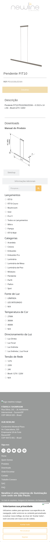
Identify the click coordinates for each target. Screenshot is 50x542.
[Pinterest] (24, 451)
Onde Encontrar (7, 472)
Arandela (11, 242)
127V (10, 361)
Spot (10, 288)
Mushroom (12, 208)
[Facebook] (9, 451)
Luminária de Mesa (16, 263)
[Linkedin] (19, 451)
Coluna (11, 246)
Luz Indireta (13, 347)
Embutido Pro (14, 255)
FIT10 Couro (13, 203)
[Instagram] (3, 451)
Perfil (10, 280)
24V (9, 369)
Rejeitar (25, 537)
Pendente (12, 276)
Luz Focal (12, 343)
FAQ (3, 487)
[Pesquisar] (38, 188)
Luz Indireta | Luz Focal (18, 351)
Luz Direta (12, 338)
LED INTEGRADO (15, 302)
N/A (9, 306)
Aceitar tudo (25, 524)
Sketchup (11, 173)
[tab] (25, 90)
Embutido (12, 251)
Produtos (5, 464)
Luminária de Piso (15, 267)
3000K (10, 320)
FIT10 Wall (12, 232)
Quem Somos (7, 460)
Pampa (11, 228)
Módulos (11, 271)
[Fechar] (45, 504)
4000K (10, 324)
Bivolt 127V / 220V (15, 373)
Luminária (12, 259)
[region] (25, 522)
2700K (10, 316)
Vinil (9, 212)
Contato (4, 476)
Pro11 (10, 216)
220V (10, 365)
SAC (3, 484)
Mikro (10, 224)
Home (3, 456)
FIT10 (10, 199)
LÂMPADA (12, 298)
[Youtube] (14, 451)
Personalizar (25, 531)
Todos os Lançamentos (18, 220)
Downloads (6, 468)
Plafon (10, 284)
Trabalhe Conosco (9, 480)
